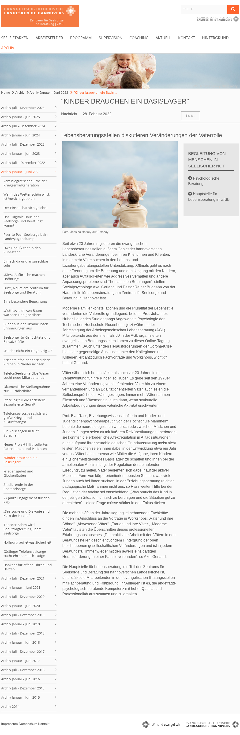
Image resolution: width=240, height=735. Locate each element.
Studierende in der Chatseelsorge (18, 486)
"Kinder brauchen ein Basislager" (21, 460)
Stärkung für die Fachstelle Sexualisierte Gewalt (25, 402)
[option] (120, 71)
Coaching (139, 37)
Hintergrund (215, 37)
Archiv (7, 47)
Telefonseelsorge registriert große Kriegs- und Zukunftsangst (25, 417)
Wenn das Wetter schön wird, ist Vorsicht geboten (27, 196)
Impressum (9, 724)
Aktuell (163, 37)
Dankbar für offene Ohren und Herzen (28, 567)
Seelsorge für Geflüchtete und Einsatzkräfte (27, 339)
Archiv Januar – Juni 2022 (48, 92)
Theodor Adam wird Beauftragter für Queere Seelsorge (23, 528)
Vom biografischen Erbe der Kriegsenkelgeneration (25, 183)
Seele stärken (15, 37)
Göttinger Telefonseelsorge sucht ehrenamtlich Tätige (25, 553)
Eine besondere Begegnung (25, 301)
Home (5, 92)
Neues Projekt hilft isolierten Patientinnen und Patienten (26, 446)
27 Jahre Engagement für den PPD (27, 500)
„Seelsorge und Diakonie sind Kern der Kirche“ (27, 513)
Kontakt (186, 37)
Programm (81, 37)
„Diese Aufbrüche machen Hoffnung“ (24, 276)
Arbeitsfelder (49, 37)
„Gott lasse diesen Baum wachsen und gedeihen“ (23, 312)
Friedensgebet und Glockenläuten (18, 473)
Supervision (110, 37)
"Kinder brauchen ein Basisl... (95, 92)
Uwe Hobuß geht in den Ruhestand (22, 250)
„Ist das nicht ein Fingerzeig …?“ (28, 350)
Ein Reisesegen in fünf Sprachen (21, 433)
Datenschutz (28, 724)
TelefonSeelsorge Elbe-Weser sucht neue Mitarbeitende (26, 375)
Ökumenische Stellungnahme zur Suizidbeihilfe (27, 388)
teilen (191, 115)
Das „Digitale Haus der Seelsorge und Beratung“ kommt (23, 221)
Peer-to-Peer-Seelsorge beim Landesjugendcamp (26, 236)
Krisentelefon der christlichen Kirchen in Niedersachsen (27, 362)
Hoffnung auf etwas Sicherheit (27, 542)
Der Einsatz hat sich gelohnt (26, 207)
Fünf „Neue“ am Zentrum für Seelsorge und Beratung (26, 290)
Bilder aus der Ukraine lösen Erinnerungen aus (26, 326)
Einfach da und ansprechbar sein (26, 263)
